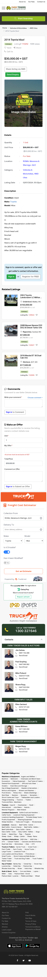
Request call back (23, 597)
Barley (15, 871)
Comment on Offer (12, 469)
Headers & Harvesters (29, 788)
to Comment (15, 412)
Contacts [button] (9, 640)
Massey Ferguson (8, 810)
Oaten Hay (17, 866)
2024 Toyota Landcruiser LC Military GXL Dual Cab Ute (30, 297)
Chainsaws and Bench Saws (30, 779)
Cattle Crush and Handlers (28, 812)
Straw (20, 868)
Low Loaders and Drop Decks (12, 854)
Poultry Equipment (8, 819)
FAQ (27, 912)
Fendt (31, 805)
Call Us (9, 52)
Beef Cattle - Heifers (31, 827)
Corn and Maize (25, 871)
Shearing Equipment (25, 819)
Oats (10, 874)
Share (18, 48)
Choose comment (35, 398)
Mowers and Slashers (26, 790)
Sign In (11, 277)
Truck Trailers (37, 858)
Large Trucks (6, 851)
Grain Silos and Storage (18, 786)
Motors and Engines (9, 790)
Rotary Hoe (17, 793)
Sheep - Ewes (6, 836)
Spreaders (33, 795)
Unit (6, 436)
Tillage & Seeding (8, 800)
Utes (27, 844)
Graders (5, 786)
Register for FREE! (30, 277)
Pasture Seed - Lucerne (10, 876)
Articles (5, 927)
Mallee (34, 302)
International (6, 807)
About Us (22, 2)
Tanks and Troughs (22, 822)
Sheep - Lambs (19, 836)
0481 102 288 (24, 653)
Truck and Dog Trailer (22, 858)
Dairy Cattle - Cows (9, 832)
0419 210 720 (24, 749)
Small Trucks (6, 856)
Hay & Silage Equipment (10, 788)
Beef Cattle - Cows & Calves (12, 827)
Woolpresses (37, 822)
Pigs (20, 834)
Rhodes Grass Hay (8, 868)
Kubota (26, 807)
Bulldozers (14, 779)
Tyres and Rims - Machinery (11, 802)
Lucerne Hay (6, 866)
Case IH (12, 805)
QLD (34, 165)
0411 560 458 (24, 729)
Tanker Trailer (7, 858)
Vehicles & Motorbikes (18, 28)
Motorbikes (19, 844)
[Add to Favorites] (36, 315)
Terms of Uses (30, 921)
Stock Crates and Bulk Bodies (24, 856)
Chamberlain (22, 805)
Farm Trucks (17, 849)
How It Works (30, 915)
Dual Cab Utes (7, 844)
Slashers (15, 795)
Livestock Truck (19, 851)
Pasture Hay (27, 866)
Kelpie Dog (13, 834)
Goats (4, 834)
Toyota (13, 202)
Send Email (23, 655)
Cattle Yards (6, 815)
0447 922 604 (24, 687)
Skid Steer (5, 795)
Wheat (37, 876)
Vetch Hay (28, 868)
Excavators (6, 781)
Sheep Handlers (7, 822)
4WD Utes (33, 28)
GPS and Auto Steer (29, 783)
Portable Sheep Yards (34, 817)
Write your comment (12, 397)
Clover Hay (38, 864)
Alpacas (14, 825)
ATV (3, 842)
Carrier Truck (20, 847)
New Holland (21, 810)
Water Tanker (6, 861)
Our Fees (31, 2)
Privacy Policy (30, 924)
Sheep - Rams (32, 836)
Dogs (38, 832)
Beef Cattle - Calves (26, 825)
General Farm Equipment (10, 783)
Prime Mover (30, 854)
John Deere (17, 807)
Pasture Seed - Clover (22, 874)
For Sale (5, 921)
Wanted (5, 924)
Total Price (8, 459)
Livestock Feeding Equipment (23, 815)
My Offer (7, 446)
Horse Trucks (29, 849)
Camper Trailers (13, 842)
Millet (4, 874)
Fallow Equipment (19, 781)
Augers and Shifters (28, 776)
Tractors (20, 800)
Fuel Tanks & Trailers (35, 781)
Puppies (28, 834)
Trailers (28, 800)
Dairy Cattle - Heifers (25, 832)
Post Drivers (6, 793)
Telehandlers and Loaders (30, 797)
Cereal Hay (27, 864)
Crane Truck (32, 847)
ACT (32, 362)
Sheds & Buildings (30, 793)
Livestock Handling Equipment (13, 817)
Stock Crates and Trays (10, 797)
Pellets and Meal (27, 876)
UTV (33, 844)
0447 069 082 (24, 664)
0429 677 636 (24, 676)
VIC (39, 302)
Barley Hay (17, 864)
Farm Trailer (6, 849)
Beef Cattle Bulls (7, 829)
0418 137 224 (24, 707)
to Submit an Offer (18, 487)
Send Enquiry (13, 75)
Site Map (28, 918)
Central (35, 332)
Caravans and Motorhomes (31, 842)
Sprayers (24, 795)
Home (4, 28)
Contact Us (41, 2)
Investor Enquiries (8, 932)
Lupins (36, 871)
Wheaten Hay (39, 868)
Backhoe (5, 779)
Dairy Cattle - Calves (23, 829)
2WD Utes (23, 839)
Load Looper (6, 930)
